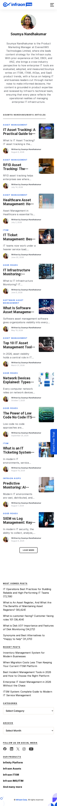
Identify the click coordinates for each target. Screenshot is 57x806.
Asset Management (15, 125)
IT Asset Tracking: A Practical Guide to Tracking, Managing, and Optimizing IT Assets (19, 132)
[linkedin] (11, 749)
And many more (12, 786)
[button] (52, 5)
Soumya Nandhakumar (31, 149)
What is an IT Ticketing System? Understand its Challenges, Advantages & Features (18, 450)
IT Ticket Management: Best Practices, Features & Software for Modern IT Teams (19, 237)
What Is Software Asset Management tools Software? (18, 310)
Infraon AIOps (12, 478)
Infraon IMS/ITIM (13, 780)
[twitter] (17, 748)
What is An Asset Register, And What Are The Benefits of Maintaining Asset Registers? (27, 606)
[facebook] (5, 749)
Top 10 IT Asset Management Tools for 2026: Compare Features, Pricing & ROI (18, 345)
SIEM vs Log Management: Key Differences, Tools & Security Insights (18, 520)
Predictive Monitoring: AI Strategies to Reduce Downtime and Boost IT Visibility (17, 485)
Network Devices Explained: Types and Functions (17, 380)
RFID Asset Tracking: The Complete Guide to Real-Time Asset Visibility (18, 167)
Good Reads (10, 265)
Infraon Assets (12, 768)
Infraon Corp (21, 800)
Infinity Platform (13, 762)
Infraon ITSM (11, 774)
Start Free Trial (53, 442)
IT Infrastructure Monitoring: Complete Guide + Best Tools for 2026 (18, 272)
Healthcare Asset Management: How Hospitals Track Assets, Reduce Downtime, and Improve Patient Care (18, 202)
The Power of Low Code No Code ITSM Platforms (19, 415)
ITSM (6, 230)
